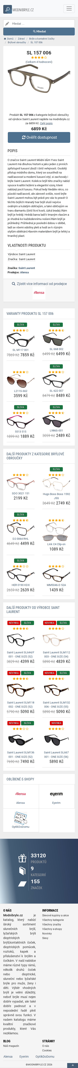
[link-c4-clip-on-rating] (56, 520)
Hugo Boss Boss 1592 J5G (56, 496)
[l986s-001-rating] (56, 413)
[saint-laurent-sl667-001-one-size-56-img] (56, 740)
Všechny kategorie (53, 920)
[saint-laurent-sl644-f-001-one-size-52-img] (20, 640)
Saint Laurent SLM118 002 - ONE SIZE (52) (20, 704)
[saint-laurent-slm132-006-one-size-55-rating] (56, 679)
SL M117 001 (21, 350)
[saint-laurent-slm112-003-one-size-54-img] (56, 640)
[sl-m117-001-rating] (20, 330)
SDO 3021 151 (20, 493)
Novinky (47, 933)
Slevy (45, 938)
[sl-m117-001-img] (20, 340)
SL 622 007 (56, 390)
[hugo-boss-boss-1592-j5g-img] (56, 484)
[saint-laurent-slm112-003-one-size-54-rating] (56, 629)
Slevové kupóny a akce (55, 915)
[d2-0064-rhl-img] (20, 529)
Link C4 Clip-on (56, 544)
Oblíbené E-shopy (20, 779)
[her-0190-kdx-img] (20, 575)
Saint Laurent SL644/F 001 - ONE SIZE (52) (20, 654)
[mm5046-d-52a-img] (56, 575)
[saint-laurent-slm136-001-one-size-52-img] (20, 740)
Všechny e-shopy (52, 929)
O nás (45, 1045)
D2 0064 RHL (21, 538)
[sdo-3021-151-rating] (20, 475)
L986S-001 (56, 430)
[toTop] (72, 1065)
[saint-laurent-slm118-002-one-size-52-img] (20, 690)
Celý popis (46, 123)
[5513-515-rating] (20, 413)
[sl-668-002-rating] (56, 330)
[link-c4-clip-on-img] (56, 531)
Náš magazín (11, 1045)
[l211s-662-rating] (20, 372)
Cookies (47, 1050)
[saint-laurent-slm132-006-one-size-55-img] (56, 690)
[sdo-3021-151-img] (20, 483)
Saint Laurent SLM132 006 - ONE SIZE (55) (56, 704)
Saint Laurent (26, 268)
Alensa (24, 272)
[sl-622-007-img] (56, 381)
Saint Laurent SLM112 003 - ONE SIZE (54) (56, 654)
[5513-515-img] (20, 421)
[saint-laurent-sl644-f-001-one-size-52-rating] (20, 629)
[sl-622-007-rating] (56, 372)
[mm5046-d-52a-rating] (56, 566)
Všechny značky (51, 924)
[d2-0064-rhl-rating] (20, 520)
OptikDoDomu (45, 1056)
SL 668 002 (56, 349)
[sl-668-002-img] (56, 339)
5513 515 (20, 431)
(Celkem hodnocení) (39, 62)
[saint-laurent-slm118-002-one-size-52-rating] (20, 679)
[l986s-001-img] (56, 421)
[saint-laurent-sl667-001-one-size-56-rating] (56, 729)
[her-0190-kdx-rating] (20, 566)
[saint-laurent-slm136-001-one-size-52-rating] (20, 729)
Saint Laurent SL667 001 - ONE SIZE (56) (56, 754)
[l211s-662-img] (20, 381)
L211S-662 (20, 391)
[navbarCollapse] (69, 8)
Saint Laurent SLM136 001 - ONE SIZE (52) (20, 754)
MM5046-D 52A (56, 585)
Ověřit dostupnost (41, 137)
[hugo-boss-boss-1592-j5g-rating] (56, 475)
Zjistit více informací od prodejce (41, 284)
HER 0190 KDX (21, 585)
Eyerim (24, 1056)
